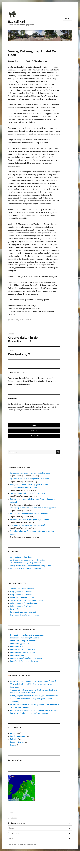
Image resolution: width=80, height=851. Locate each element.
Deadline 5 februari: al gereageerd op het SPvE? (29, 519)
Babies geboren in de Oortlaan (22, 597)
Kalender (14, 739)
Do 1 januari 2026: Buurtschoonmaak (25, 569)
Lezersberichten (17, 742)
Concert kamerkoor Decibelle (22, 589)
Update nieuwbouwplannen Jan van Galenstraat (29, 479)
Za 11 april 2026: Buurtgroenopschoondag (27, 560)
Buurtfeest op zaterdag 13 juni (22, 652)
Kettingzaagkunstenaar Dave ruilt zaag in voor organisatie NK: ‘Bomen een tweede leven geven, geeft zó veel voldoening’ (34, 699)
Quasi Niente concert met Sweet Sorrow (26, 600)
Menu (67, 18)
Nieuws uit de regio (21, 676)
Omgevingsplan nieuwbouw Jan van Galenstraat (30, 473)
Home (10, 813)
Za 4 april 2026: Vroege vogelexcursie (25, 563)
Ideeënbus (34, 436)
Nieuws (13, 745)
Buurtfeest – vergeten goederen (23, 641)
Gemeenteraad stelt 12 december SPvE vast (28, 493)
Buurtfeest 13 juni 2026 (19, 644)
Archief (28, 320)
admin (13, 320)
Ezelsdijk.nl (16, 21)
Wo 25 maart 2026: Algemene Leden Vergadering (30, 566)
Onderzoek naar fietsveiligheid (23, 612)
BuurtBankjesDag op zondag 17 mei (24, 661)
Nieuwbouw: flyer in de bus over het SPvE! (27, 525)
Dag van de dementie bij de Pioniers (25, 615)
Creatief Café (15, 609)
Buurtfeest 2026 (17, 647)
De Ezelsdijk (13, 818)
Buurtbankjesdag (17, 655)
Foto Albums (13, 833)
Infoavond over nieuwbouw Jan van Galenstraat (29, 514)
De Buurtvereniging (16, 823)
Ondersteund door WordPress (27, 845)
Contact (34, 425)
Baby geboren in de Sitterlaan (22, 606)
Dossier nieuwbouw (18, 736)
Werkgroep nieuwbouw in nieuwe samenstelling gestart (33, 508)
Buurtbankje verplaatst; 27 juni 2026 (25, 638)
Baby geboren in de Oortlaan (22, 592)
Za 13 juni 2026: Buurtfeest (21, 557)
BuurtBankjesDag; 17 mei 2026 (23, 649)
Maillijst (34, 431)
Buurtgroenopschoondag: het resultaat (26, 658)
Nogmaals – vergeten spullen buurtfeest (27, 635)
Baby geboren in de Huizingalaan (23, 603)
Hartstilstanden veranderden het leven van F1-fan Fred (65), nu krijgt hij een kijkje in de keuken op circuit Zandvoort (33, 684)
